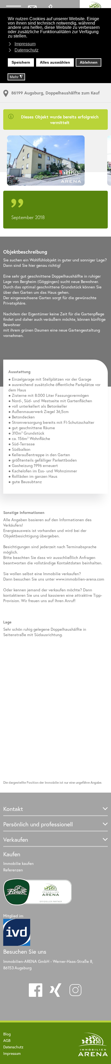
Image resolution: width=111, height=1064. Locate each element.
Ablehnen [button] (89, 62)
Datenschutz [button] (27, 50)
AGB (7, 1040)
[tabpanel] (55, 160)
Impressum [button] (25, 44)
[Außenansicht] (55, 160)
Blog (7, 1033)
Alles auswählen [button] (55, 62)
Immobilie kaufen (18, 863)
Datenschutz (13, 1046)
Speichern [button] (21, 62)
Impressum (12, 1053)
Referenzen (13, 869)
